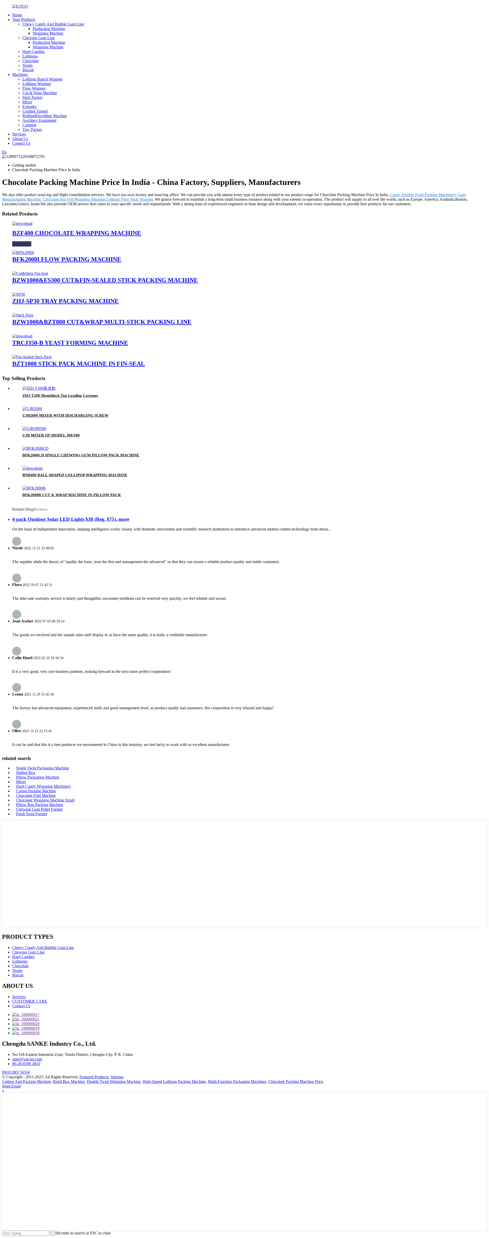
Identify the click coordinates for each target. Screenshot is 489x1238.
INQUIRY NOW (16, 1072)
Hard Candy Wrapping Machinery (43, 786)
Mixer (27, 102)
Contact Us (21, 143)
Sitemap (117, 1077)
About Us (20, 139)
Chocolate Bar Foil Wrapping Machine (74, 199)
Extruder (29, 106)
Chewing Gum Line (38, 38)
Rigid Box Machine (69, 1081)
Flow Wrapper (34, 88)
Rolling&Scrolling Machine (44, 116)
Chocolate (30, 61)
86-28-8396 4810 (26, 1064)
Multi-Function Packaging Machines (237, 1081)
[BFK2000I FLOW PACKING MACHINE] (23, 252)
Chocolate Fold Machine (36, 795)
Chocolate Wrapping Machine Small (45, 800)
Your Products (23, 19)
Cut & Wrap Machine (39, 93)
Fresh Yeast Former (31, 814)
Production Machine (49, 28)
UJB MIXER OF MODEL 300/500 (51, 435)
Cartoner (29, 125)
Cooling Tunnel (35, 111)
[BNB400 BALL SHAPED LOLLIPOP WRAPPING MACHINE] (32, 468)
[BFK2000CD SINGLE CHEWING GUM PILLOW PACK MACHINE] (35, 448)
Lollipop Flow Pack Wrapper (129, 199)
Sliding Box (25, 772)
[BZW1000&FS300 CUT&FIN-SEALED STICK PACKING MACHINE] (30, 273)
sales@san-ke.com (27, 1059)
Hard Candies (33, 51)
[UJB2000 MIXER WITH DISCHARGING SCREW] (32, 408)
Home (17, 15)
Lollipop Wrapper (36, 83)
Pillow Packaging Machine (37, 777)
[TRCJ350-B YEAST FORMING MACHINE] (22, 336)
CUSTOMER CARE (29, 1001)
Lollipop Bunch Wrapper (42, 79)
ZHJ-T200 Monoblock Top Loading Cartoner (60, 395)
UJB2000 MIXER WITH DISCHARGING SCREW (65, 415)
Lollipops (30, 56)
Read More (22, 244)
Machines (20, 74)
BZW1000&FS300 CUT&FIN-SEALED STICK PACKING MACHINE (105, 280)
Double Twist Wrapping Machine (114, 1081)
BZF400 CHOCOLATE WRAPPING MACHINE (76, 233)
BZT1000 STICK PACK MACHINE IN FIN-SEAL (78, 363)
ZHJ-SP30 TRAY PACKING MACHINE (65, 301)
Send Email (11, 1086)
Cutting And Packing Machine (26, 1081)
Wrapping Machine (48, 33)
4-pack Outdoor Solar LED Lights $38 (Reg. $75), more (70, 519)
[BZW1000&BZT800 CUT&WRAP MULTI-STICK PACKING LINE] (22, 315)
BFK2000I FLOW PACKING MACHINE (66, 259)
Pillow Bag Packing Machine (39, 804)
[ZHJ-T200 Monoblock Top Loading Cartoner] (39, 388)
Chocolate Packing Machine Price (295, 1081)
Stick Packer (32, 97)
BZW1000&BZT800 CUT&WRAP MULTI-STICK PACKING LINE (102, 322)
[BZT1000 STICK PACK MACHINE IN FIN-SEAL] (32, 357)
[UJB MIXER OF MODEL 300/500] (34, 428)
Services (19, 134)
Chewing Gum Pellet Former (39, 809)
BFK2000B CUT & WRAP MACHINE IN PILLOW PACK (71, 495)
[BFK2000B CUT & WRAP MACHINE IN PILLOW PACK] (34, 488)
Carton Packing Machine (36, 791)
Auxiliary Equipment (39, 120)
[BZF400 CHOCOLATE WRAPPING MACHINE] (22, 223)
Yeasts (27, 65)
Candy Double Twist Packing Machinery (423, 195)
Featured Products (93, 1077)
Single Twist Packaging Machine (42, 768)
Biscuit (28, 70)
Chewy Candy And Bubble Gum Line (53, 24)
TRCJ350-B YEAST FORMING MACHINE (70, 342)
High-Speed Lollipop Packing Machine (174, 1081)
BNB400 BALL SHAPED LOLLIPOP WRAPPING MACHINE (74, 475)
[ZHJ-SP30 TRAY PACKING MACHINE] (18, 294)
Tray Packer (32, 129)
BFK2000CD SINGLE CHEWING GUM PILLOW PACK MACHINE (80, 455)
